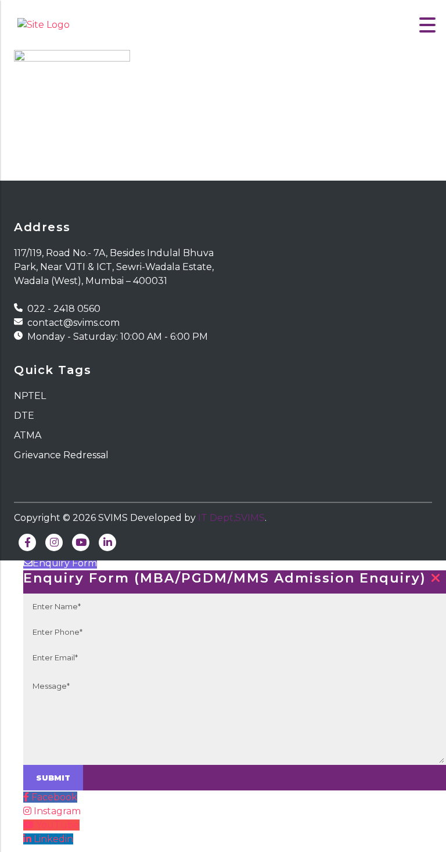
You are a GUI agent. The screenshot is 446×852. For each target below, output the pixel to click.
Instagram (57, 811)
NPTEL (30, 395)
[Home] (43, 24)
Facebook (54, 797)
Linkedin (53, 838)
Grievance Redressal (61, 455)
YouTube (58, 825)
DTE (24, 415)
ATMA (27, 435)
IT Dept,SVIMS (231, 517)
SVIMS (113, 517)
